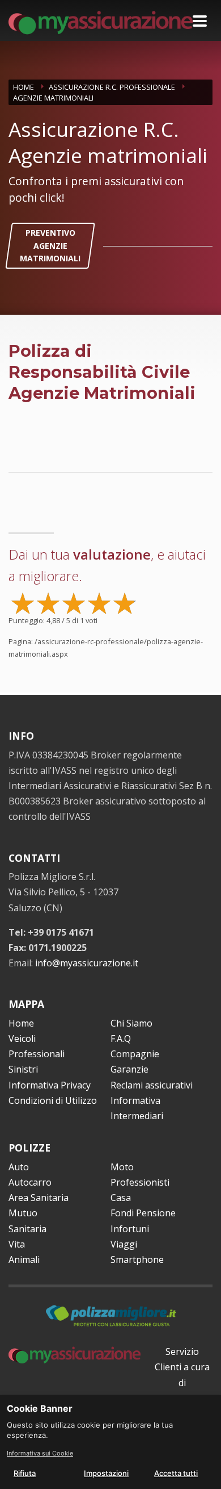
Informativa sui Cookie (40, 1453)
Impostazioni (106, 1473)
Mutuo (22, 1213)
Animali (24, 1259)
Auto (18, 1167)
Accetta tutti (176, 1473)
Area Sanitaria (38, 1197)
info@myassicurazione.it (86, 963)
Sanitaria (27, 1229)
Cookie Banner (40, 1408)
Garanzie (129, 1069)
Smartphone (137, 1259)
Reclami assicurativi (151, 1085)
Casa (120, 1197)
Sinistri (23, 1069)
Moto (122, 1167)
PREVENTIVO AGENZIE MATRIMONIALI (50, 245)
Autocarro (30, 1182)
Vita (16, 1244)
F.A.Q (120, 1038)
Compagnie (134, 1054)
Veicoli (22, 1038)
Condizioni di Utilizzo (52, 1100)
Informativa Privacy (49, 1085)
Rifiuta (25, 1473)
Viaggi (123, 1244)
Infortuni (129, 1229)
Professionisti (139, 1182)
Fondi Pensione (143, 1213)
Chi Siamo (131, 1023)
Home (21, 1023)
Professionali (36, 1054)
